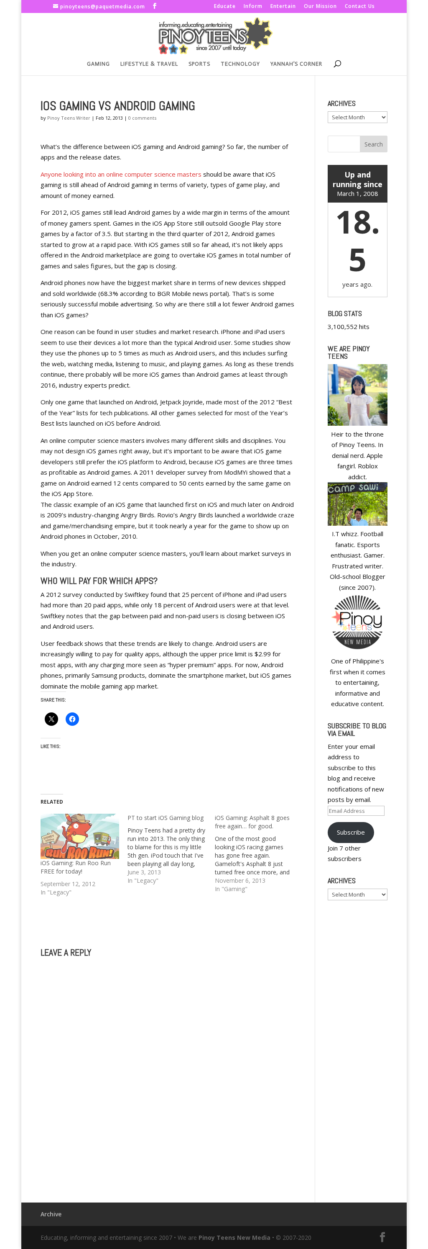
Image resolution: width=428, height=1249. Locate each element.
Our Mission (320, 7)
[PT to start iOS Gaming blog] (170, 849)
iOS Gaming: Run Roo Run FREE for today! (76, 867)
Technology (240, 64)
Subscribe (351, 832)
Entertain (283, 7)
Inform (253, 7)
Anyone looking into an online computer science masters (121, 174)
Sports (199, 64)
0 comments (142, 118)
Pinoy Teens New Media (234, 1237)
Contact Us (360, 7)
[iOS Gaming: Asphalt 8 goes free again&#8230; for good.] (258, 853)
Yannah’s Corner (296, 64)
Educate (225, 7)
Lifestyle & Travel (149, 64)
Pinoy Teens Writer (68, 118)
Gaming (98, 64)
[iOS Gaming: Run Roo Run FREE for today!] (80, 836)
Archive (51, 1214)
